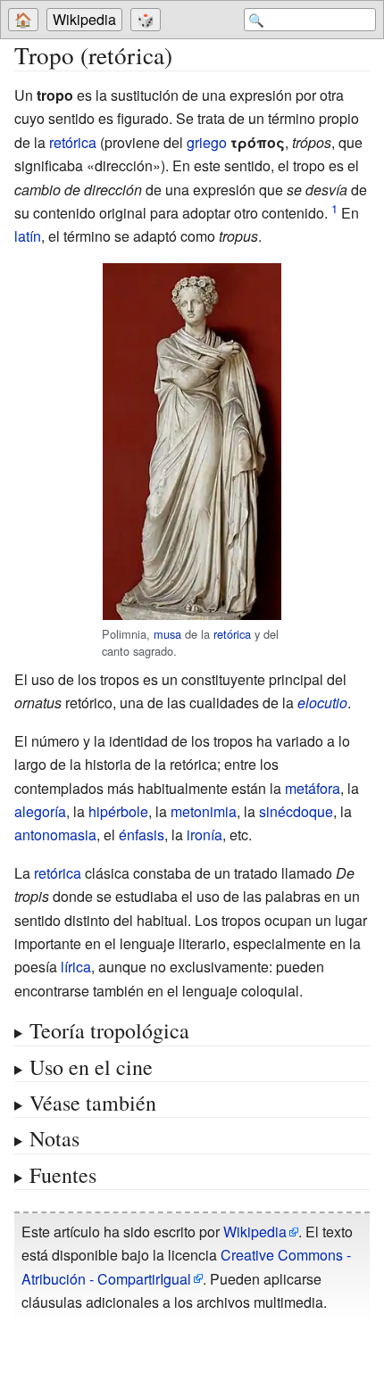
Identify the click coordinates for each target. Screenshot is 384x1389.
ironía (204, 834)
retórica (72, 142)
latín (27, 236)
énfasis (141, 834)
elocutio (322, 702)
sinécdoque (296, 811)
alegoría (40, 811)
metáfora (312, 788)
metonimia (204, 811)
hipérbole (118, 811)
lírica (76, 966)
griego (207, 142)
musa (167, 633)
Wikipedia (84, 19)
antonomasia (55, 834)
